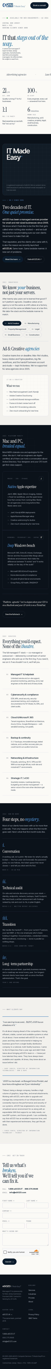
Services (31, 1290)
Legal (35, 329)
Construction (32, 335)
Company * (6, 1211)
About (30, 1302)
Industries (32, 1294)
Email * (5, 1221)
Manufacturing (32, 323)
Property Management (15, 329)
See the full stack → (13, 614)
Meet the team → (12, 259)
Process (31, 1298)
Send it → (9, 1262)
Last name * (31, 1201)
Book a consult (39, 5)
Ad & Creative (12, 323)
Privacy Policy (33, 1314)
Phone (28, 1221)
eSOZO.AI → (7, 1314)
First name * (8, 1201)
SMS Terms (32, 1318)
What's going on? (10, 1231)
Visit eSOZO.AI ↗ (34, 259)
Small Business (12, 335)
